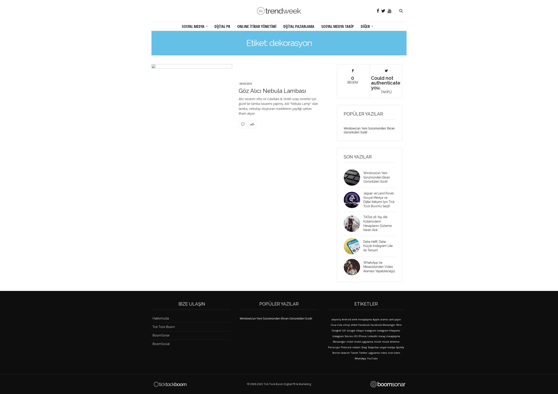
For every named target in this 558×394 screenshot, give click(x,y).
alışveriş (336, 319)
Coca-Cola (336, 324)
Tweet (354, 352)
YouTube (372, 358)
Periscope (334, 347)
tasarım (345, 352)
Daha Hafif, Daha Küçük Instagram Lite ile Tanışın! (378, 246)
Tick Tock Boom (164, 327)
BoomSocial (161, 344)
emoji (346, 324)
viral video (394, 352)
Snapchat (373, 347)
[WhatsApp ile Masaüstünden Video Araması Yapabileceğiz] (353, 267)
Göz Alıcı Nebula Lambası (272, 91)
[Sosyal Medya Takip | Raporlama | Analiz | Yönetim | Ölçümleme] (388, 384)
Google (351, 330)
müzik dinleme (391, 341)
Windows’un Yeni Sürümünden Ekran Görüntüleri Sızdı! (369, 130)
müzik (377, 341)
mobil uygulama (363, 341)
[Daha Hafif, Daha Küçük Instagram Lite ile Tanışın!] (353, 246)
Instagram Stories (342, 336)
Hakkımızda (161, 318)
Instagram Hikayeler (388, 330)
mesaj (381, 336)
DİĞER (365, 26)
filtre (399, 324)
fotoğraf (336, 330)
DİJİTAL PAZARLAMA (298, 26)
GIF (344, 330)
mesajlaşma (393, 336)
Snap (364, 347)
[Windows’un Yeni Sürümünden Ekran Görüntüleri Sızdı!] (353, 177)
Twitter (363, 352)
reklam (356, 347)
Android (346, 319)
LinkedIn (372, 336)
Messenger (339, 341)
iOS (355, 336)
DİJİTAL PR (222, 26)
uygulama (374, 352)
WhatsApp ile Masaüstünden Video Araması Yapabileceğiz (379, 267)
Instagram (370, 330)
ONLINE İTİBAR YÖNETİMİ (256, 26)
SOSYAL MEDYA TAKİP (337, 26)
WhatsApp (360, 358)
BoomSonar (161, 335)
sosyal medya (387, 347)
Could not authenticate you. (385, 84)
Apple (376, 319)
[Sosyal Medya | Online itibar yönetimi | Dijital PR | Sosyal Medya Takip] (279, 11)
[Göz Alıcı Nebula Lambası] (191, 104)
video (384, 352)
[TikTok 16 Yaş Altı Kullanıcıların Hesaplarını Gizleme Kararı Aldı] (353, 224)
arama (384, 319)
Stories (336, 352)
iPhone (362, 336)
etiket (354, 324)
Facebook (364, 324)
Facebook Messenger (383, 324)
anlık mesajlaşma (362, 319)
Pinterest (346, 347)
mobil (350, 341)
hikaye (360, 330)
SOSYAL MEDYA (193, 26)
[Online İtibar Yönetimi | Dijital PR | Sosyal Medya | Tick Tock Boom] (170, 384)
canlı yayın (395, 319)
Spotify (400, 347)
